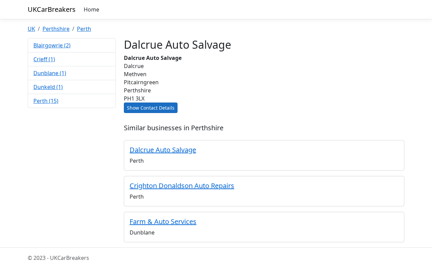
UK (31, 28)
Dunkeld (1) (48, 87)
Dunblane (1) (49, 73)
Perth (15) (45, 101)
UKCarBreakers (52, 9)
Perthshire (56, 28)
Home (91, 9)
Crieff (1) (44, 59)
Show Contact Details (150, 108)
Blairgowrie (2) (52, 45)
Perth (84, 28)
